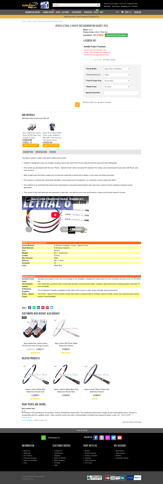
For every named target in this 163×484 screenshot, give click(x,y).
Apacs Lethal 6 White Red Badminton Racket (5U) (45, 21)
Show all (125, 422)
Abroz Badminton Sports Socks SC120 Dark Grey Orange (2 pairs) (31, 135)
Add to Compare (105, 102)
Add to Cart (30, 145)
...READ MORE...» (126, 415)
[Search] (98, 5)
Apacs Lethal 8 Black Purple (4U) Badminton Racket (96, 390)
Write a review (110, 60)
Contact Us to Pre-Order (116, 35)
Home (24, 21)
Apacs (91, 30)
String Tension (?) (93, 75)
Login (116, 4)
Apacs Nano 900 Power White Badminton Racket (66, 344)
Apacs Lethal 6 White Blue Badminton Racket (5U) (35, 390)
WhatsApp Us (54, 438)
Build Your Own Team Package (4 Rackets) (80, 17)
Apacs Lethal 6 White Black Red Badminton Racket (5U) (66, 390)
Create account (132, 4)
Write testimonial (135, 422)
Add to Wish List (91, 102)
